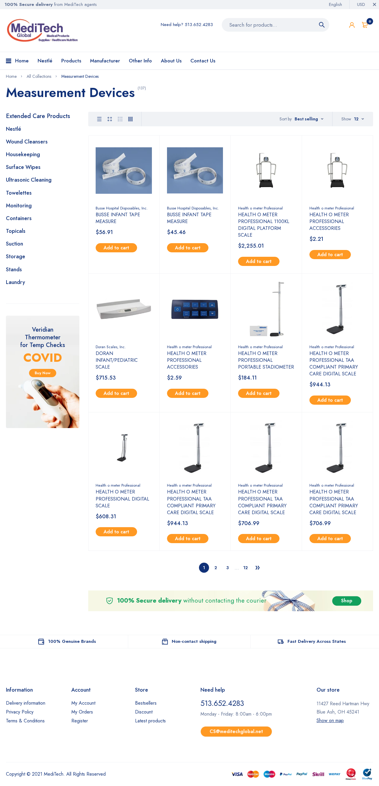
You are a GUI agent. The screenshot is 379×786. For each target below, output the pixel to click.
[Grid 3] (120, 119)
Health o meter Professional (260, 208)
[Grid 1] (99, 119)
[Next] (258, 568)
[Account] (352, 25)
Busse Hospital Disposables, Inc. (122, 208)
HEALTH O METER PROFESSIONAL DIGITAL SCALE (122, 498)
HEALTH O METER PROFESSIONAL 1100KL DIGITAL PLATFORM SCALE (263, 224)
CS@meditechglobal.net (236, 731)
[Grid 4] (130, 119)
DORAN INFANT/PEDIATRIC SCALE (117, 360)
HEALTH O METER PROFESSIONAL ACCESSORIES (329, 221)
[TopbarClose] (374, 4)
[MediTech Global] (43, 30)
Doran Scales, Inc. (111, 347)
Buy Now (43, 373)
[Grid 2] (109, 119)
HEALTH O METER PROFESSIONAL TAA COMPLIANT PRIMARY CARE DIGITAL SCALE (333, 363)
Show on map (330, 720)
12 (245, 568)
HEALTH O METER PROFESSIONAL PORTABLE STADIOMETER (266, 360)
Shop (346, 600)
